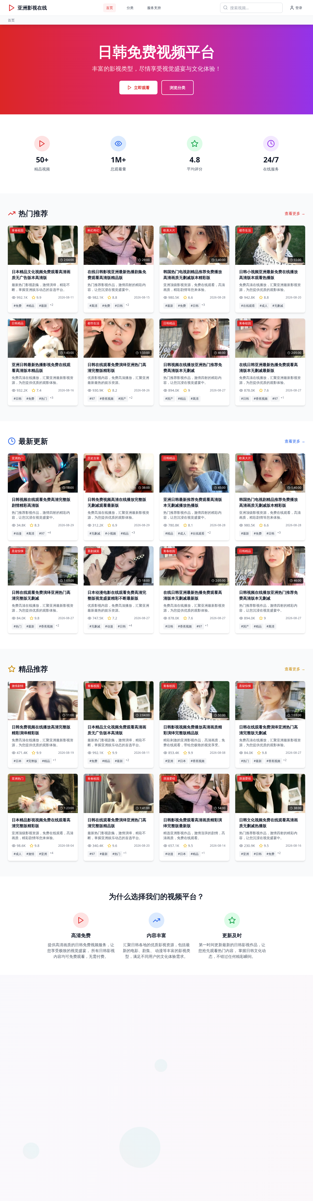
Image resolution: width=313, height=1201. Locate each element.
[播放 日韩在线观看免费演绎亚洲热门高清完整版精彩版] (118, 338)
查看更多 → (295, 213)
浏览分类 (177, 87)
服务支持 (154, 7)
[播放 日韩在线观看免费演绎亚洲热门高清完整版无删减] (42, 566)
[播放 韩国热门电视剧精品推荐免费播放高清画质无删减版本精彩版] (194, 245)
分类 (130, 7)
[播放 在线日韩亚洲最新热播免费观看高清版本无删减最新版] (270, 338)
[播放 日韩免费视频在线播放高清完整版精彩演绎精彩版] (42, 700)
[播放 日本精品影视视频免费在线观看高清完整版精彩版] (42, 793)
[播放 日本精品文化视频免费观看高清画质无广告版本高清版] (42, 245)
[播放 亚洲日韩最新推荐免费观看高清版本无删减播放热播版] (194, 473)
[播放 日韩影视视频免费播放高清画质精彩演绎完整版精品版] (194, 700)
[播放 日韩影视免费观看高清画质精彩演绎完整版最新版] (194, 793)
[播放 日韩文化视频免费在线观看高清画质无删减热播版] (270, 793)
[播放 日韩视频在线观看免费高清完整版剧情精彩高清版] (42, 473)
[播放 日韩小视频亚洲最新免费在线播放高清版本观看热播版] (270, 245)
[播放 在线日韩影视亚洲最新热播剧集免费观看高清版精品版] (118, 245)
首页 (109, 7)
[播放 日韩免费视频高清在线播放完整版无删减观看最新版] (118, 473)
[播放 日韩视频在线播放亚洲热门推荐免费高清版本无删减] (194, 338)
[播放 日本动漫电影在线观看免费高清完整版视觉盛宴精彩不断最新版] (118, 566)
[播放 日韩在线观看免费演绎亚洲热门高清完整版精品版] (118, 793)
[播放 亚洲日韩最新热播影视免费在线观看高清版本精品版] (42, 338)
